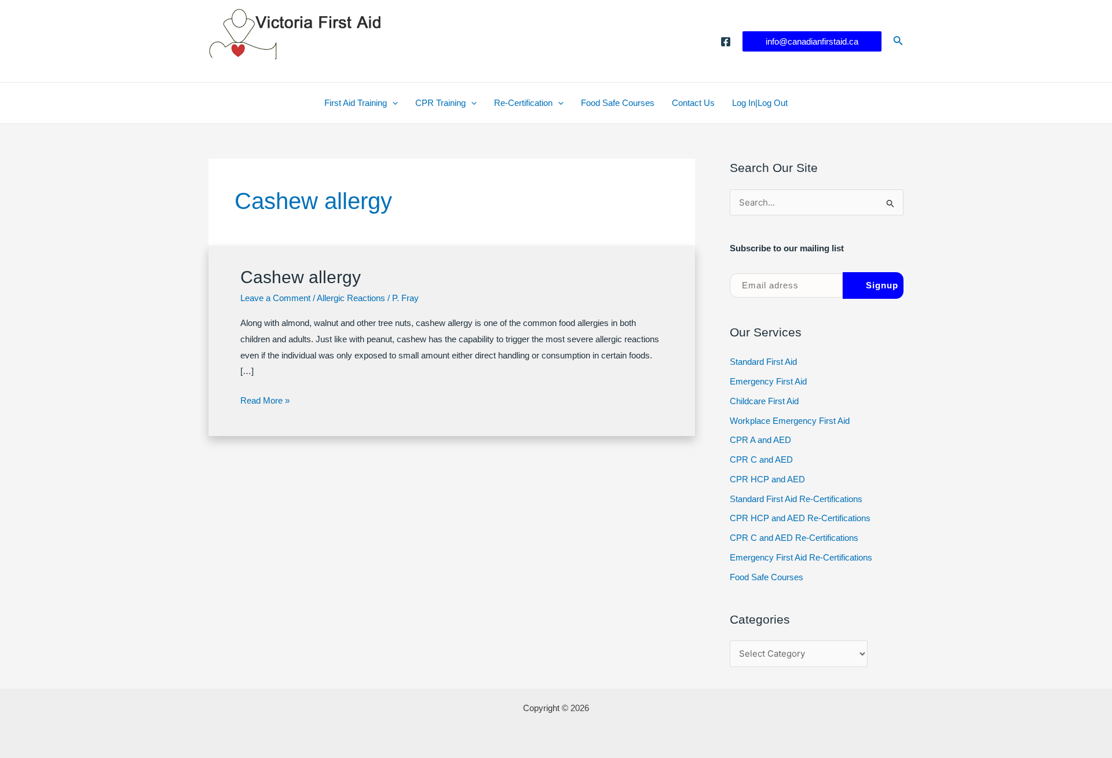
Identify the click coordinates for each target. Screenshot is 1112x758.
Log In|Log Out (760, 103)
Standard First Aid (763, 362)
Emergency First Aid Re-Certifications (801, 557)
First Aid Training (355, 103)
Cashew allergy (300, 277)
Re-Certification (523, 103)
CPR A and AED (760, 440)
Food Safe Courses (617, 103)
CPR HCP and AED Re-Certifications (800, 518)
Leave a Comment (275, 298)
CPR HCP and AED (767, 479)
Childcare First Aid (764, 401)
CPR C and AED (761, 459)
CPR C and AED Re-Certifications (794, 538)
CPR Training (440, 103)
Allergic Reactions (351, 298)
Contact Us (693, 103)
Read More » (265, 402)
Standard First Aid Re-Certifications (796, 499)
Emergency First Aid (768, 381)
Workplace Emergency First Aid (790, 421)
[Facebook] (725, 41)
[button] (811, 41)
